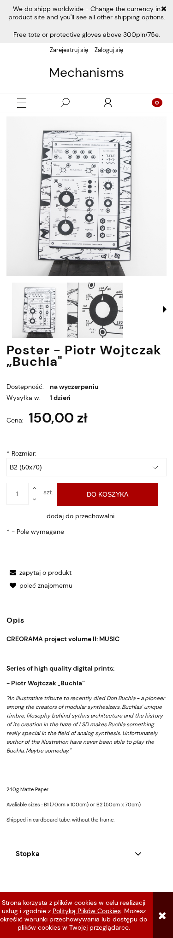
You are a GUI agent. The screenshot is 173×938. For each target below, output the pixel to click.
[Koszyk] (151, 102)
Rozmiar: (21, 453)
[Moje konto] (108, 102)
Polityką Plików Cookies (87, 911)
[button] (21, 103)
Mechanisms (86, 73)
